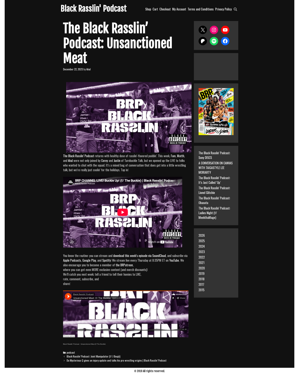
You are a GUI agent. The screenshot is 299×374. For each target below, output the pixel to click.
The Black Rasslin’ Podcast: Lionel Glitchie (214, 190)
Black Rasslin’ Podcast (71, 344)
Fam (173, 155)
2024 (202, 246)
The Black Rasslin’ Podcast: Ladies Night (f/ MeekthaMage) (214, 213)
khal (70, 160)
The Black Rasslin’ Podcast (78, 155)
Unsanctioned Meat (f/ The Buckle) (93, 344)
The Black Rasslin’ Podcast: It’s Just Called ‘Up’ (214, 180)
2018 (201, 279)
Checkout (165, 9)
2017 (201, 284)
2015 (201, 289)
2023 (202, 251)
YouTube (174, 260)
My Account (179, 9)
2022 (202, 257)
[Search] (235, 9)
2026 (202, 235)
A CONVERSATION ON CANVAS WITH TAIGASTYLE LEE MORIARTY (216, 168)
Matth (180, 155)
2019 (201, 273)
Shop (148, 9)
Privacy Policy (223, 9)
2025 (202, 240)
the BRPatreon (124, 265)
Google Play (89, 260)
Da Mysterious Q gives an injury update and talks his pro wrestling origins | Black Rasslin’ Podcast (116, 360)
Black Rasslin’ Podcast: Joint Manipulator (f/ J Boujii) (93, 356)
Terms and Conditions (201, 9)
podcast (71, 352)
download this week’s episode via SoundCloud (139, 255)
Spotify (106, 260)
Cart (155, 9)
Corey (104, 160)
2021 (201, 262)
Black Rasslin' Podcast (94, 8)
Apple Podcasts (72, 260)
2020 (202, 268)
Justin (117, 160)
